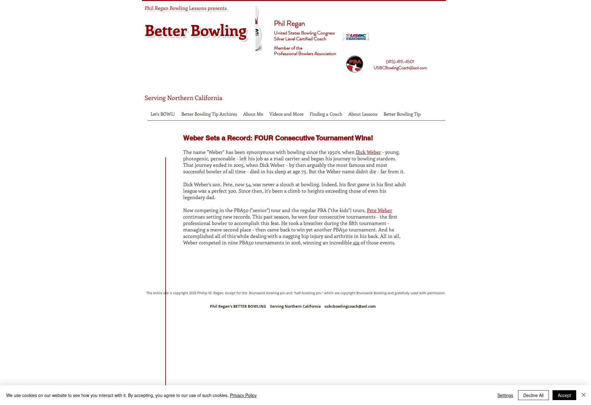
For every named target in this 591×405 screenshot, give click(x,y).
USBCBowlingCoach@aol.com (400, 68)
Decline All (533, 395)
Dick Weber (368, 152)
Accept (564, 395)
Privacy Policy (243, 395)
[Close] (583, 395)
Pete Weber (379, 210)
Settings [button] (505, 395)
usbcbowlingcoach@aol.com (350, 306)
